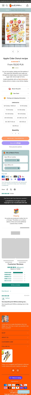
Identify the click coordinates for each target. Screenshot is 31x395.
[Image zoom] (15, 30)
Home (7, 10)
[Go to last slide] (13, 51)
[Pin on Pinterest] (15, 189)
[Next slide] (18, 51)
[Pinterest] (13, 370)
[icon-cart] (27, 5)
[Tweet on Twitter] (11, 189)
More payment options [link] (15, 146)
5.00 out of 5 (20, 267)
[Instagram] (18, 370)
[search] (7, 5)
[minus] (12, 133)
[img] (5, 296)
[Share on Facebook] (7, 189)
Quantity (15, 130)
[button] (15, 138)
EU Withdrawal (23, 392)
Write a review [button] (15, 285)
